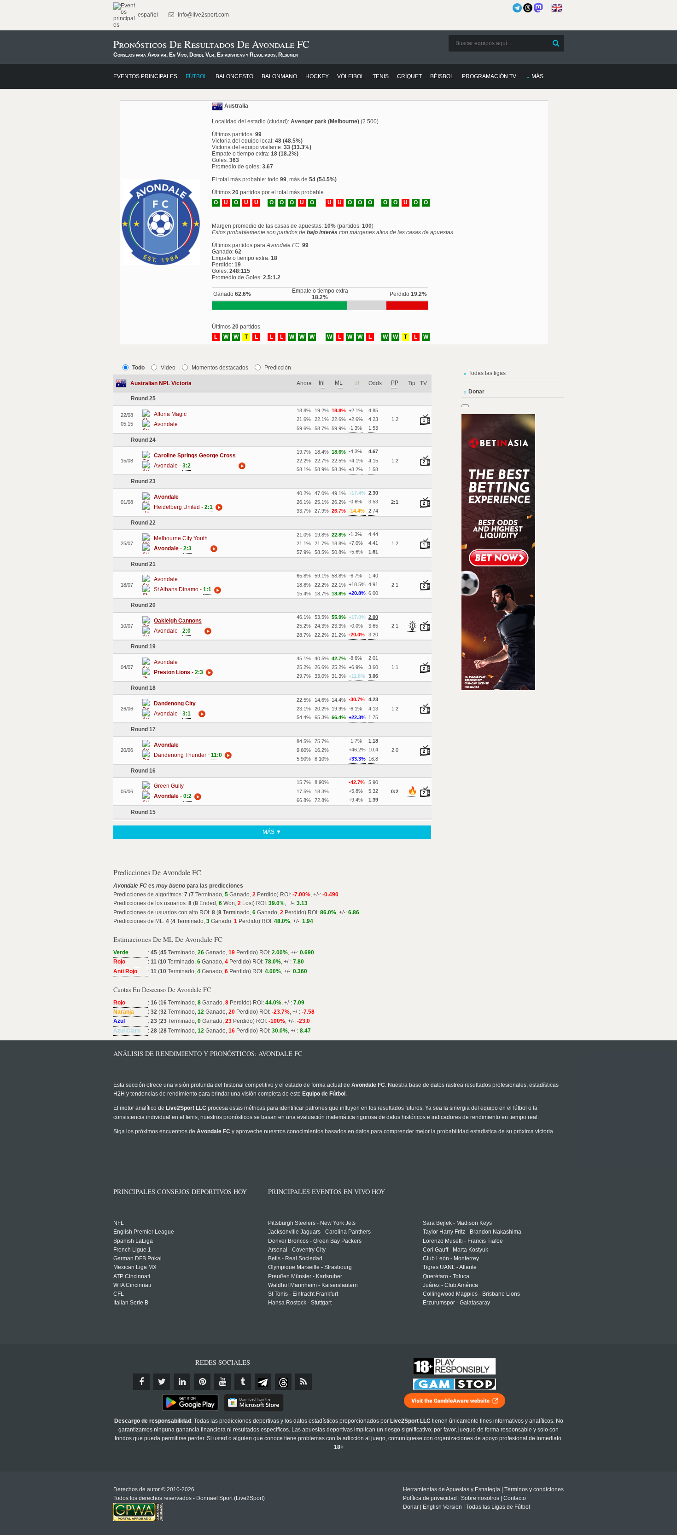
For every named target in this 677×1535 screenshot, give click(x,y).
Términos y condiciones (534, 1489)
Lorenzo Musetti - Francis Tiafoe (463, 1241)
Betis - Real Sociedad (295, 1258)
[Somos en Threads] (527, 7)
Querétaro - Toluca (446, 1276)
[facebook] (141, 1381)
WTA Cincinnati (132, 1285)
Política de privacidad (430, 1498)
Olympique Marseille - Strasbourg (310, 1267)
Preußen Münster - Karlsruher (305, 1276)
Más (537, 76)
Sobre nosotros (480, 1498)
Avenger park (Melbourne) (325, 121)
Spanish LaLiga (133, 1241)
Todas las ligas (487, 373)
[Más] (241, 465)
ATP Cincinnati (131, 1276)
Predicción (277, 367)
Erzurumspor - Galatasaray (456, 1302)
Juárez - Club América (450, 1285)
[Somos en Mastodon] (538, 7)
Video (168, 367)
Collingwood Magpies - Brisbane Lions (471, 1294)
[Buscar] (556, 43)
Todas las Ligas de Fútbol (498, 1507)
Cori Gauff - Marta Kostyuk (455, 1249)
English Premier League (143, 1232)
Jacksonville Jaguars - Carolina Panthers (319, 1232)
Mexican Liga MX (135, 1267)
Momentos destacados (220, 367)
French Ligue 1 (132, 1249)
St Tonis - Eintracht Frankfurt (303, 1294)
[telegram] (263, 1381)
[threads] (283, 1381)
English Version (442, 1507)
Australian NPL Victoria (161, 383)
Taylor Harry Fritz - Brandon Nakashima (472, 1232)
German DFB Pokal (137, 1258)
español (147, 15)
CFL (118, 1294)
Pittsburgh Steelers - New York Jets (312, 1223)
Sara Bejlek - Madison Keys (457, 1223)
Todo (138, 367)
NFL (118, 1223)
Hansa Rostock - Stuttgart (300, 1302)
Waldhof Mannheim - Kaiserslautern (313, 1285)
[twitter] (161, 1381)
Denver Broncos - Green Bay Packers (315, 1241)
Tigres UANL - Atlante (450, 1267)
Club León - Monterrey (451, 1258)
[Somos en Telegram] (517, 7)
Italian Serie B (130, 1302)
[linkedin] (182, 1381)
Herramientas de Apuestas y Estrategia (451, 1489)
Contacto (514, 1498)
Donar (411, 1507)
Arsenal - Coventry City (297, 1249)
